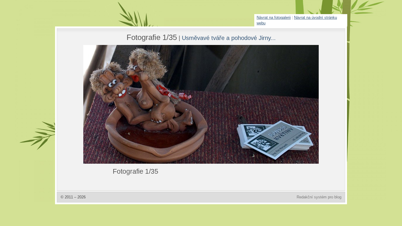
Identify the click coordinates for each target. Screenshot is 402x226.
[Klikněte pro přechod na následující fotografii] (105, 104)
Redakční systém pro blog (319, 197)
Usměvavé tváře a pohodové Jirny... (229, 37)
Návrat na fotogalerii (274, 17)
